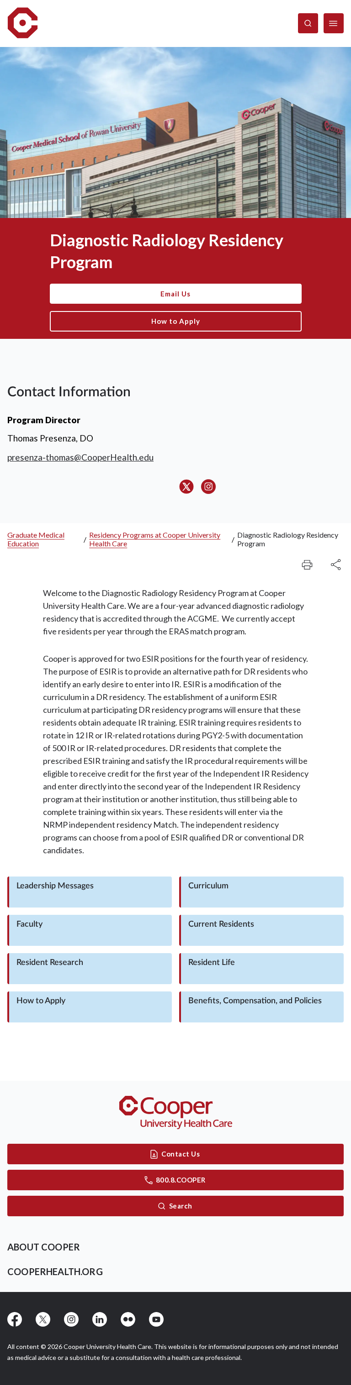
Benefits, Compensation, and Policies (255, 1001)
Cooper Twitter (43, 1319)
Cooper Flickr (128, 1319)
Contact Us (180, 1154)
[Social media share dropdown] (307, 564)
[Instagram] (208, 486)
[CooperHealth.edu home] (176, 1112)
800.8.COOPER (181, 1180)
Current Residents (221, 924)
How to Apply (175, 321)
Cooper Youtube (156, 1319)
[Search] (308, 23)
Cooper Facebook (14, 1319)
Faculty (29, 924)
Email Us (175, 294)
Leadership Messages (55, 886)
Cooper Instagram (71, 1319)
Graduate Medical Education (35, 539)
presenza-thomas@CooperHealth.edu (80, 457)
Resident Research (49, 963)
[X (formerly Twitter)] (186, 486)
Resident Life (211, 963)
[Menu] (334, 23)
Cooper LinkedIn (99, 1319)
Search (180, 1206)
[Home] (22, 23)
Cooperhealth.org (55, 1271)
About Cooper (43, 1247)
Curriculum (208, 886)
